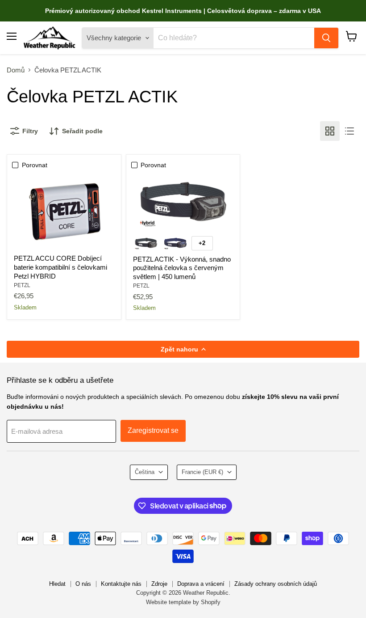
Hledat (57, 583)
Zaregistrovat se (153, 430)
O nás (83, 583)
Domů (16, 70)
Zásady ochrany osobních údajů (275, 583)
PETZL (22, 285)
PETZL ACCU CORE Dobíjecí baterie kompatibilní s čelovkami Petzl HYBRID (60, 266)
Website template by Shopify (183, 602)
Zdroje (159, 583)
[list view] (349, 131)
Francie (202, 472)
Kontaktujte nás (121, 583)
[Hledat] (326, 38)
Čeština (144, 472)
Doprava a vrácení (201, 583)
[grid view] (330, 131)
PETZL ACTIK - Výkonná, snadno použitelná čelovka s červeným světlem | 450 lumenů (182, 267)
